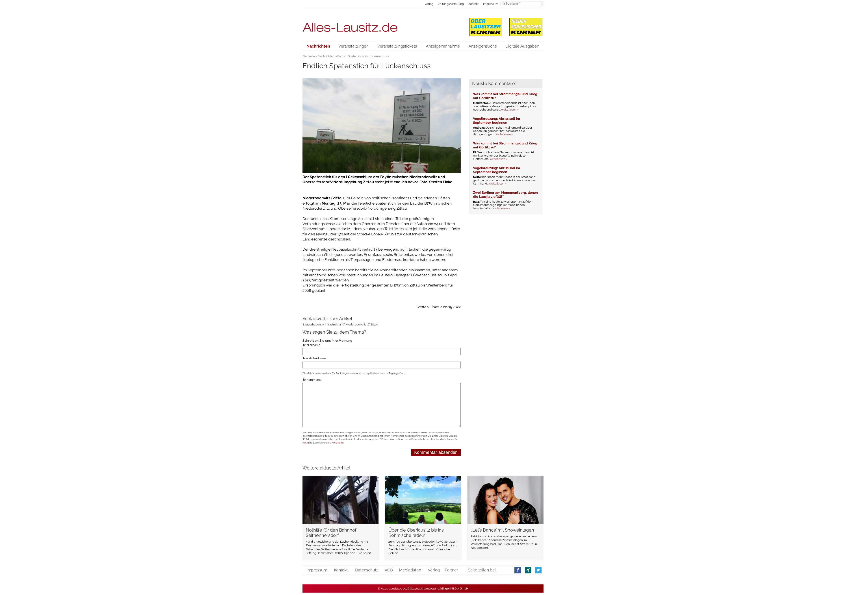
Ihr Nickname (311, 345)
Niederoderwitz (355, 324)
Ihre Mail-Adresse (314, 358)
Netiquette (337, 442)
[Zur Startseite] (381, 24)
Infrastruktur (333, 324)
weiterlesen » (510, 109)
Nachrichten (326, 56)
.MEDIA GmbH (454, 588)
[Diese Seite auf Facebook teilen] (517, 570)
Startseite (308, 56)
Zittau (374, 324)
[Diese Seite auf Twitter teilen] (538, 570)
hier (304, 442)
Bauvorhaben (311, 324)
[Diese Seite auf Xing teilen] (528, 570)
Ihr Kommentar (312, 379)
